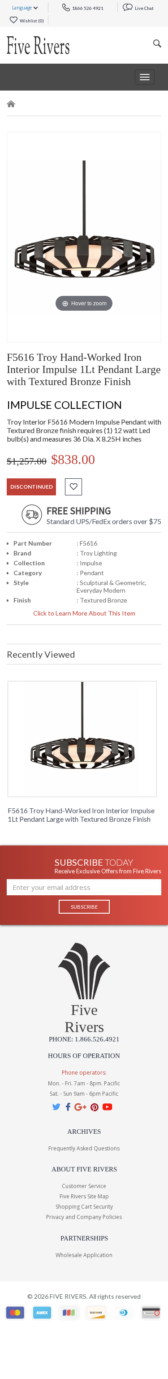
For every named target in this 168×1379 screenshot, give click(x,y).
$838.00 (73, 459)
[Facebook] (68, 1106)
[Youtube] (107, 1106)
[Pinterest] (94, 1106)
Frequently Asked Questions (84, 1148)
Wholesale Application (84, 1255)
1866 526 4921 (87, 8)
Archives (84, 1131)
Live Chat (144, 8)
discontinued (31, 486)
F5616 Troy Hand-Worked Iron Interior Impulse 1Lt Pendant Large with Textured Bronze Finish (81, 814)
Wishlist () (31, 20)
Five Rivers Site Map (84, 1196)
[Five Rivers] (38, 45)
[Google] (80, 1106)
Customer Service (84, 1186)
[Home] (11, 105)
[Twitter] (57, 1106)
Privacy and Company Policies (84, 1217)
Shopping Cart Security (84, 1206)
